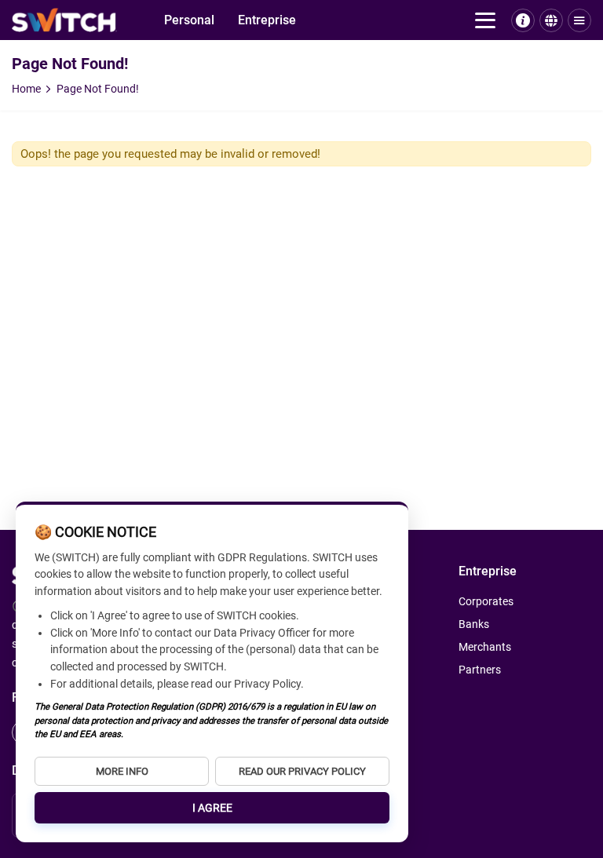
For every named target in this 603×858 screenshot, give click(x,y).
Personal (189, 20)
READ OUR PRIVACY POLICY (302, 771)
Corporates (42, 47)
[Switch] (64, 20)
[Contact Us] (523, 20)
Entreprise (267, 20)
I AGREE (212, 807)
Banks (29, 62)
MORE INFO (122, 771)
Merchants (41, 77)
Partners (480, 669)
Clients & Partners (61, 92)
